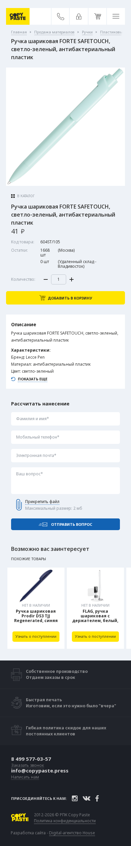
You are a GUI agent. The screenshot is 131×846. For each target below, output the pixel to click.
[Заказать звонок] (60, 16)
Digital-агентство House (72, 833)
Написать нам (25, 777)
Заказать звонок (27, 765)
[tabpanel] (35, 608)
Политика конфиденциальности (65, 821)
